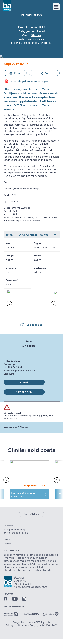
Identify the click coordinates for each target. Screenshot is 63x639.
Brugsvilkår (19, 622)
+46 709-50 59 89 (13, 367)
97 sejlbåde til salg (14, 529)
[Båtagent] (7, 5)
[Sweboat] (11, 613)
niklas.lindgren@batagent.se (19, 370)
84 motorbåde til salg (16, 532)
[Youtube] (15, 599)
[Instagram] (24, 599)
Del (46, 73)
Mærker (8, 543)
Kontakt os (31, 513)
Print (17, 73)
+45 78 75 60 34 (22, 583)
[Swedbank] (51, 613)
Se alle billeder (35, 324)
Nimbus (36, 35)
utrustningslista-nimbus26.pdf (29, 81)
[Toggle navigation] (56, 6)
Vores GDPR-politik (39, 622)
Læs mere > (10, 373)
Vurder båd (24, 392)
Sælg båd (24, 382)
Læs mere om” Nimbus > (17, 426)
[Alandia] (31, 613)
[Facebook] (5, 599)
